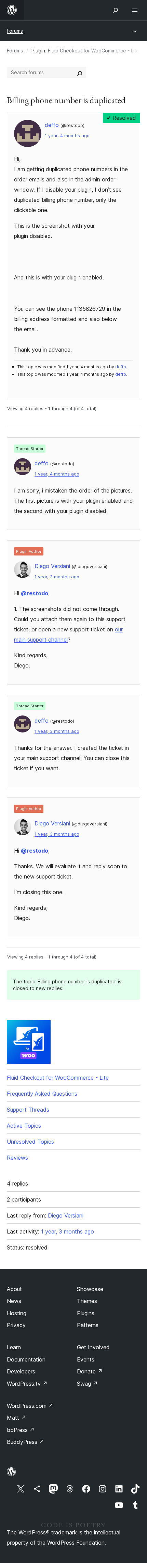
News (14, 1301)
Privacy (16, 1325)
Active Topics (24, 1125)
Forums (15, 31)
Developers (21, 1371)
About (14, 1289)
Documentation (26, 1359)
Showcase (90, 1289)
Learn (14, 1347)
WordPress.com (30, 1405)
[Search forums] (79, 72)
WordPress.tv (27, 1383)
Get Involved (93, 1347)
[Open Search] (115, 10)
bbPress (21, 1430)
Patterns (87, 1325)
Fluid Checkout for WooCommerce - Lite (93, 50)
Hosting (16, 1313)
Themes (87, 1301)
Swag (87, 1383)
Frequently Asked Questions (42, 1093)
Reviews (17, 1157)
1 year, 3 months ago (57, 576)
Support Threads (28, 1109)
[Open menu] (136, 10)
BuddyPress (25, 1441)
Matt (16, 1417)
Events (85, 1359)
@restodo (34, 593)
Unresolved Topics (30, 1141)
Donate (90, 1371)
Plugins (85, 1313)
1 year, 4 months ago (67, 135)
